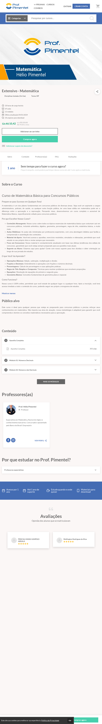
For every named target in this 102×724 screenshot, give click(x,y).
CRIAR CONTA (81, 6)
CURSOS (50, 4)
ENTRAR (67, 6)
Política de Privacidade (50, 720)
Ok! (70, 721)
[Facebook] (8, 440)
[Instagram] (13, 440)
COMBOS (38, 8)
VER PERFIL (39, 441)
